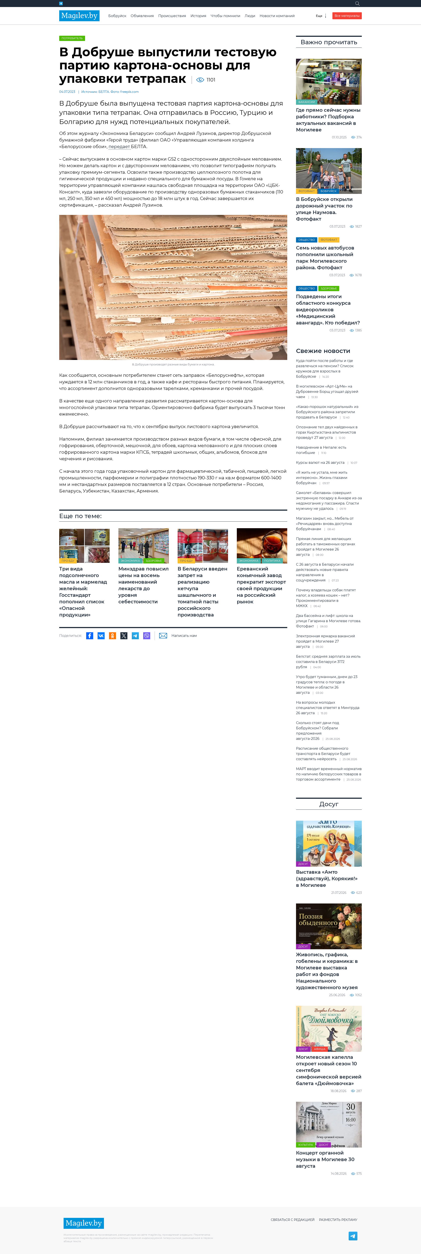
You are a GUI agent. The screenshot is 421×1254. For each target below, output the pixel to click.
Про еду (68, 560)
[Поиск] (357, 3)
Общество (306, 239)
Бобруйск (117, 16)
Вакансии (306, 102)
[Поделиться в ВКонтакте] (101, 635)
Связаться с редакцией (293, 1220)
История (198, 16)
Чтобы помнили (225, 16)
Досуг (303, 864)
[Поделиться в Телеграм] (135, 635)
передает (120, 146)
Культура (305, 1144)
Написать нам (184, 636)
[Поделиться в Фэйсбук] (89, 635)
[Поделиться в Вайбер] (146, 635)
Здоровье (154, 560)
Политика (272, 560)
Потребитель (72, 38)
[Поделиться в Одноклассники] (112, 635)
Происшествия (172, 16)
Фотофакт (306, 191)
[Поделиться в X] (123, 635)
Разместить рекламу (338, 1220)
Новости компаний (277, 16)
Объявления (142, 16)
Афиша (319, 1049)
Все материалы (347, 16)
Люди (250, 16)
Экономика (130, 560)
